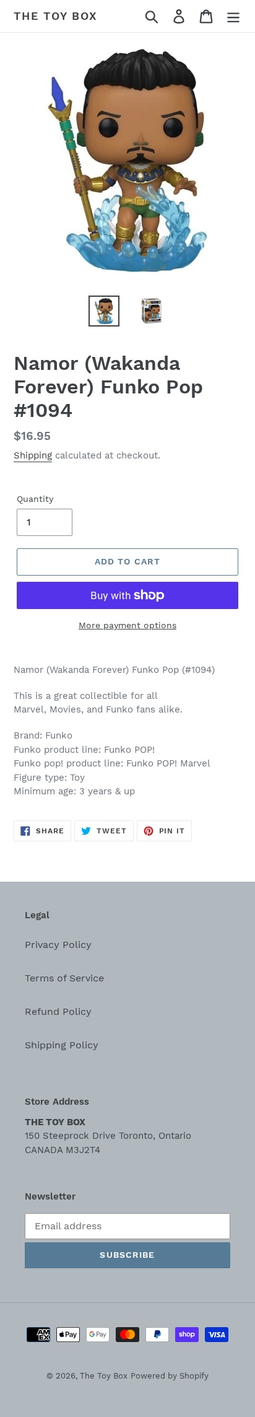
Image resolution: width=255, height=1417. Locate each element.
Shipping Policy (61, 1045)
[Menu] (233, 16)
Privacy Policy (58, 944)
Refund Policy (58, 1011)
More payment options (127, 625)
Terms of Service (64, 978)
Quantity (35, 499)
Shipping (33, 455)
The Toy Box (56, 15)
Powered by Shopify (170, 1375)
